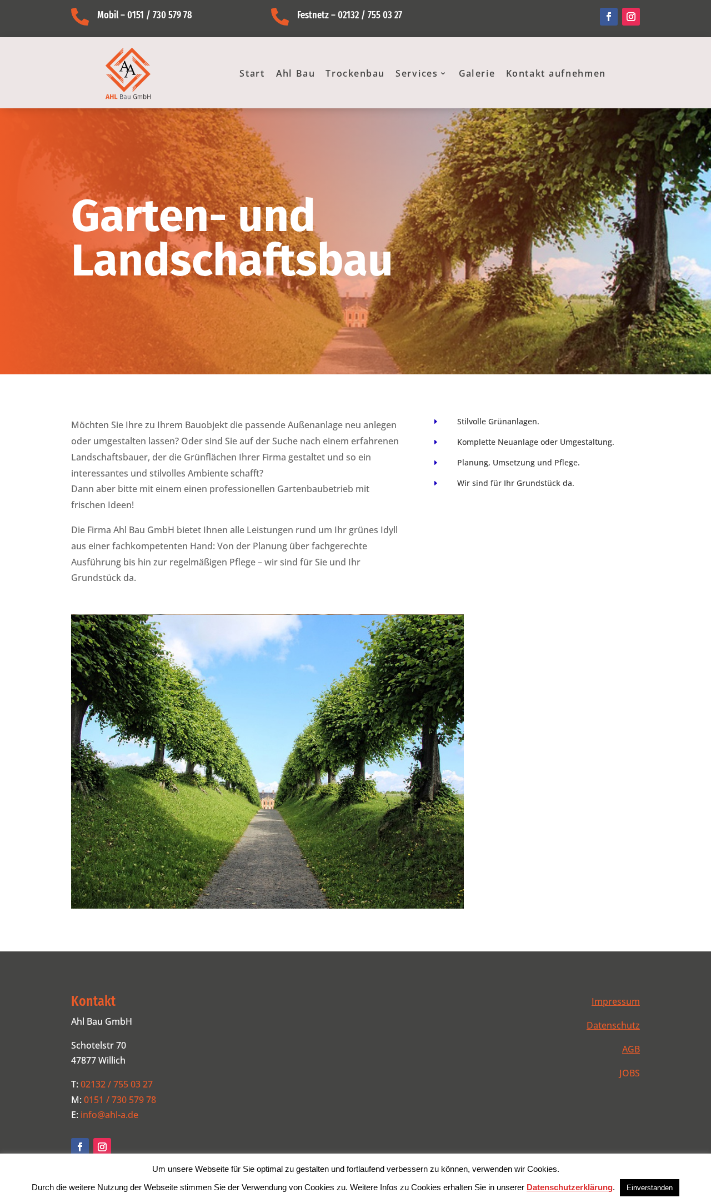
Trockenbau (355, 73)
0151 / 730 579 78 (120, 1100)
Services (416, 73)
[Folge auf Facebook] (609, 17)
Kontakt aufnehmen (556, 73)
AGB (631, 1049)
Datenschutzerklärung (570, 1187)
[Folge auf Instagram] (631, 17)
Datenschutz (613, 1025)
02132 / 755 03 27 (117, 1084)
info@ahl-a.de (109, 1115)
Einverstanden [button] (650, 1188)
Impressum (616, 1001)
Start (252, 73)
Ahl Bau (295, 73)
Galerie (477, 73)
